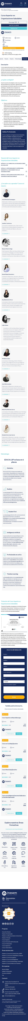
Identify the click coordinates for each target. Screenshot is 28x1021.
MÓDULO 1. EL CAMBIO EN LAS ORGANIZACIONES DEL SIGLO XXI (13, 164)
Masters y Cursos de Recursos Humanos (11, 963)
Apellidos (5, 660)
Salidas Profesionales (7, 971)
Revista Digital (5, 969)
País (4, 678)
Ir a (5, 233)
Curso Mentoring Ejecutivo (9, 769)
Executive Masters (6, 932)
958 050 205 (12, 989)
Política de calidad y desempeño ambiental (13, 1012)
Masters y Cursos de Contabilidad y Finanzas (12, 955)
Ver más (19, 733)
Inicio (2, 9)
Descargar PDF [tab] (13, 22)
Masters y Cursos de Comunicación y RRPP (12, 953)
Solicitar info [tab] (14, 28)
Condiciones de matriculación (13, 1007)
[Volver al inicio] (6, 3)
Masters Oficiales (6, 937)
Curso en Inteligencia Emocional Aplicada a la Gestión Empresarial (14, 796)
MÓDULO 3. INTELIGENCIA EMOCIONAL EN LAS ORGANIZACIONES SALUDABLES (12, 175)
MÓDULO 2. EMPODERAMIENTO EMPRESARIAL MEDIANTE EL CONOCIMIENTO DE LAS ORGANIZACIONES (12, 170)
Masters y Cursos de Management (10, 959)
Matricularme (14, 25)
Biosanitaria (4, 847)
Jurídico (23, 866)
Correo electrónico (7, 672)
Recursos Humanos (7, 9)
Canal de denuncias (18, 1009)
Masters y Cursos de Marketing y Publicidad (12, 961)
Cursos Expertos (6, 939)
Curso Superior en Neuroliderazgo (11, 717)
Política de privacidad (16, 1005)
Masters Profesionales (7, 933)
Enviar (14, 697)
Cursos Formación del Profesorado (10, 941)
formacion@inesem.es (10, 995)
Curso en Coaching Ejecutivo (10, 743)
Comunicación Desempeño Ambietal (13, 1010)
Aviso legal (7, 1005)
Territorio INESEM (6, 973)
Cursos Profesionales (7, 943)
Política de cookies (8, 1009)
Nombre (5, 654)
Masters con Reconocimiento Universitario (12, 935)
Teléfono (5, 666)
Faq (3, 975)
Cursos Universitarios (7, 947)
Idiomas (23, 856)
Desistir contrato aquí (7, 999)
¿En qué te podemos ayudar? (9, 684)
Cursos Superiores (6, 945)
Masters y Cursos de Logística (9, 957)
